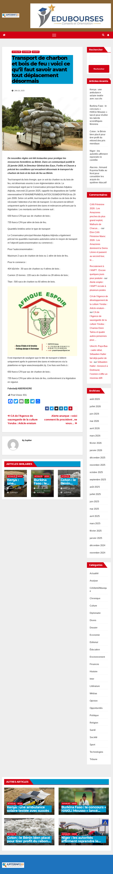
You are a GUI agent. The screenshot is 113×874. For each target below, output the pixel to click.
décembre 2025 (97, 457)
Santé (93, 730)
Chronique (95, 598)
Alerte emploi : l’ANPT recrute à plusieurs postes (98, 286)
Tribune (93, 759)
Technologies (96, 752)
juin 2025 (94, 501)
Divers (93, 620)
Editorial (94, 642)
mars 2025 (95, 523)
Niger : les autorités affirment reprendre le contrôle (79, 841)
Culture (93, 606)
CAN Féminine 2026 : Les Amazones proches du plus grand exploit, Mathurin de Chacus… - (97, 216)
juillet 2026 (95, 406)
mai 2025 (94, 509)
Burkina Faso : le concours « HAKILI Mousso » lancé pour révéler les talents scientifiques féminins (99, 115)
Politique (94, 715)
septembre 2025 (98, 479)
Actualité (16, 52)
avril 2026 (95, 428)
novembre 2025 (97, 465)
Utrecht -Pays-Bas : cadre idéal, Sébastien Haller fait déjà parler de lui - (98, 354)
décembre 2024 (97, 545)
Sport (92, 744)
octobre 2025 (96, 472)
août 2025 (95, 487)
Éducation (95, 649)
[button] (103, 35)
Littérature (95, 686)
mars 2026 (95, 436)
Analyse (94, 581)
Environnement (97, 657)
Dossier (93, 627)
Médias (93, 693)
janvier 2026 (96, 450)
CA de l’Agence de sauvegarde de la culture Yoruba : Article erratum (23, 419)
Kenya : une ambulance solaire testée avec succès (28, 809)
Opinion (94, 701)
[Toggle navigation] (54, 35)
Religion (94, 723)
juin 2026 (94, 414)
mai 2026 (94, 421)
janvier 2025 (96, 538)
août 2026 (95, 399)
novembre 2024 (97, 553)
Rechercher (96, 49)
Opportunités (96, 708)
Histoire (94, 671)
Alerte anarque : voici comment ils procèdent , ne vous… (60, 419)
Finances (94, 664)
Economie (26, 52)
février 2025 (96, 531)
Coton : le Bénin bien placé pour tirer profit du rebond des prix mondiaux (98, 137)
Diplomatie (95, 613)
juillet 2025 (95, 494)
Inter (20, 476)
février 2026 (96, 443)
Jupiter (28, 440)
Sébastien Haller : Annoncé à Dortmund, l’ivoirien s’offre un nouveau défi (99, 370)
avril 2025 (95, 516)
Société (36, 52)
